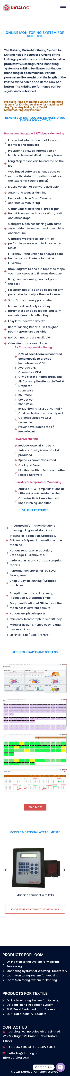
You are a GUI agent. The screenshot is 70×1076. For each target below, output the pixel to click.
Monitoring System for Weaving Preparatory (37, 971)
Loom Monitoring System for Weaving (32, 975)
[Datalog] (17, 7)
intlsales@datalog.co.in (24, 1053)
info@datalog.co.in (16, 1058)
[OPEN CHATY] (60, 1067)
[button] (5, 870)
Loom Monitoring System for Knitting (32, 980)
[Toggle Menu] (63, 7)
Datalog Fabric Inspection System (30, 1005)
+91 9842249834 (44, 1047)
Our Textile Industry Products (26, 1014)
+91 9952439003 (19, 1047)
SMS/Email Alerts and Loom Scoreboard (34, 1009)
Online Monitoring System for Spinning (33, 1000)
